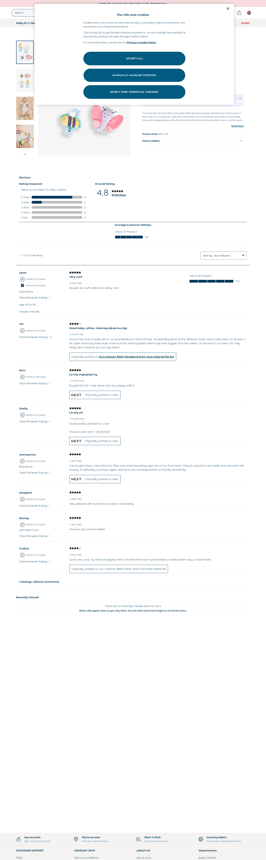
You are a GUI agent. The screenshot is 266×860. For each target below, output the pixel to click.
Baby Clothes (207, 857)
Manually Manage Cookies (134, 75)
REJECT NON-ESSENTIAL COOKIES (134, 92)
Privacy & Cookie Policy (141, 42)
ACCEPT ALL (134, 58)
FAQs (19, 857)
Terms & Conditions (86, 857)
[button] (193, 140)
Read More (237, 126)
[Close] (228, 8)
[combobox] (227, 255)
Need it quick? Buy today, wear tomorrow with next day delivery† (133, 3)
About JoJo (144, 857)
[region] (134, 54)
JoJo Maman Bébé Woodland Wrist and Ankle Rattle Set (136, 356)
